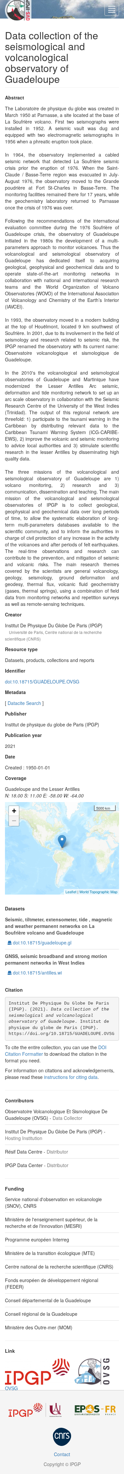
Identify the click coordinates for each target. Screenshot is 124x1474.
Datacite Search (24, 703)
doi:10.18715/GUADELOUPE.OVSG (42, 681)
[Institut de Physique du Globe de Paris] (35, 1410)
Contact (62, 1454)
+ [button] (14, 811)
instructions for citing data (71, 1077)
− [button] (14, 821)
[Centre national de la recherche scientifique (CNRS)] (62, 1437)
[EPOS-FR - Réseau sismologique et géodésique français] (95, 1410)
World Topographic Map (98, 891)
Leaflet (70, 891)
